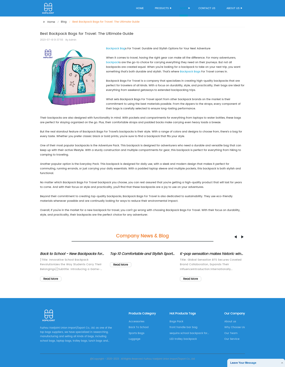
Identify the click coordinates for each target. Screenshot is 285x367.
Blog (64, 22)
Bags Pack (176, 321)
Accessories (136, 321)
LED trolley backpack (183, 339)
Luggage (134, 339)
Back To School (139, 327)
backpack (112, 62)
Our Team (231, 333)
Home (140, 8)
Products (162, 8)
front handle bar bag (183, 327)
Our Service (231, 339)
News (183, 8)
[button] (235, 236)
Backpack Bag (115, 48)
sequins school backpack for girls (188, 333)
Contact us (206, 8)
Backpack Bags (190, 71)
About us (232, 8)
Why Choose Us (234, 327)
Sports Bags (136, 333)
